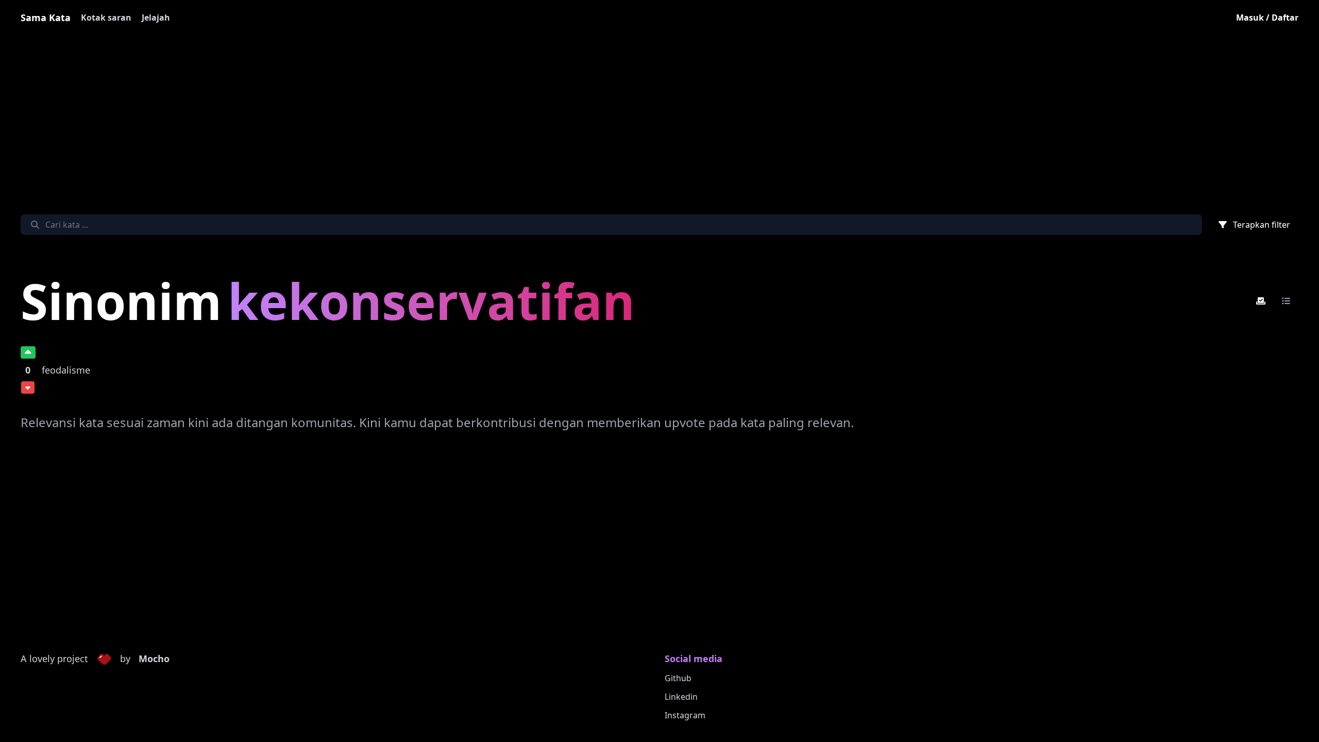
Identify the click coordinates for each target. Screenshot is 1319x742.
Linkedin (681, 696)
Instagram (685, 715)
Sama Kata (46, 17)
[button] (104, 659)
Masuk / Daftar (1267, 17)
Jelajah (156, 17)
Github (678, 678)
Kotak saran (106, 17)
